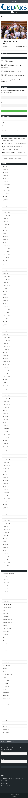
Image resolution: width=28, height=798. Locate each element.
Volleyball (5, 726)
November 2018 (6, 398)
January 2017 (6, 453)
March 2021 (5, 328)
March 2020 (5, 358)
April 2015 (5, 508)
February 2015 (6, 514)
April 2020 (5, 355)
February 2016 (6, 483)
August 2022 (6, 288)
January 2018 (6, 422)
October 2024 (6, 218)
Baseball (5, 576)
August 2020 (6, 349)
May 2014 (5, 538)
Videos (4, 723)
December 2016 (6, 456)
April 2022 (5, 294)
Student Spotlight (7, 704)
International (6, 631)
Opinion (5, 659)
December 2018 (6, 395)
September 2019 (6, 376)
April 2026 (5, 169)
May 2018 (5, 410)
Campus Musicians (7, 585)
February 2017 (6, 450)
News (4, 646)
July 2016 (5, 471)
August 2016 (6, 468)
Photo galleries (6, 665)
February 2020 (6, 361)
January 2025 (6, 209)
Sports (4, 701)
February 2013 (6, 565)
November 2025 (6, 184)
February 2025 (6, 206)
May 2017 (5, 440)
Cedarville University (6, 780)
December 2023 (6, 245)
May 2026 (5, 166)
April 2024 (5, 233)
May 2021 (5, 321)
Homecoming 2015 (7, 622)
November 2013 (6, 556)
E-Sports (5, 598)
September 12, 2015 (22, 46)
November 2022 (6, 279)
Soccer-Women (6, 686)
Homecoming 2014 (7, 619)
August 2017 (6, 437)
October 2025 (6, 187)
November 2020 (6, 340)
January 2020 (6, 364)
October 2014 (6, 526)
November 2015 (6, 492)
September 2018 (6, 404)
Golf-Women (6, 613)
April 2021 (5, 325)
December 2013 (6, 553)
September (9, 741)
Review (4, 677)
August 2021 (6, 318)
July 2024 (5, 227)
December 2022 (6, 276)
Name (2, 95)
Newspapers (5, 649)
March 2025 (5, 203)
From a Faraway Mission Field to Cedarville (11, 80)
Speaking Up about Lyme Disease (11, 71)
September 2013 (6, 562)
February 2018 (6, 419)
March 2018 (5, 416)
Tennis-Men (5, 707)
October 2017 (6, 431)
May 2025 (5, 196)
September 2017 (6, 434)
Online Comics (6, 656)
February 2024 (6, 239)
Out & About (6, 662)
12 (13, 741)
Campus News (6, 588)
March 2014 (5, 544)
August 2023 (6, 257)
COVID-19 (5, 592)
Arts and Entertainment (8, 573)
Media (4, 637)
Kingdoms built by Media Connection (12, 76)
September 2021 (6, 315)
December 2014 (6, 520)
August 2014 (6, 532)
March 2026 (5, 172)
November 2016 (6, 459)
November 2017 (6, 428)
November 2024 (6, 215)
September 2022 (6, 285)
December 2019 (6, 367)
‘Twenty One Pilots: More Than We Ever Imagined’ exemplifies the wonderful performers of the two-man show (14, 148)
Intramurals (5, 634)
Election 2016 (6, 601)
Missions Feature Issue (8, 640)
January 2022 (6, 303)
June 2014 (5, 535)
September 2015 (6, 498)
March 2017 (5, 447)
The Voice (5, 714)
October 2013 (6, 559)
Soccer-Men (5, 683)
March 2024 (5, 236)
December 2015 (6, 489)
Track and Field (6, 717)
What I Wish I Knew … (8, 61)
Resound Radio (4, 783)
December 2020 (6, 337)
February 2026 (6, 175)
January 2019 (6, 392)
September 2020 (6, 346)
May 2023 (5, 261)
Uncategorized (6, 720)
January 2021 (6, 334)
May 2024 (5, 230)
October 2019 (6, 373)
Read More (5, 46)
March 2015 (5, 511)
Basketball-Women (7, 582)
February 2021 (6, 331)
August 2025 (6, 193)
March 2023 (5, 267)
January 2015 (6, 517)
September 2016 (6, 465)
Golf (4, 610)
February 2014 (6, 547)
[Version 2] (14, 30)
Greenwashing (6, 616)
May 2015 (5, 504)
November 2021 (6, 309)
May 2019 (5, 379)
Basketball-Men (6, 579)
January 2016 (6, 486)
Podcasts (5, 668)
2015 (4, 741)
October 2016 (6, 462)
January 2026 (6, 178)
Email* (2, 102)
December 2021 (6, 306)
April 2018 (5, 413)
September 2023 (6, 254)
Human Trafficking (7, 628)
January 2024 (6, 242)
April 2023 (5, 264)
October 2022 (6, 282)
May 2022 (5, 291)
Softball (4, 689)
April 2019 (5, 382)
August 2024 (6, 224)
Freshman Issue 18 (7, 607)
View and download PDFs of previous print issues (12, 778)
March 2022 (5, 297)
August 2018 (6, 407)
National (5, 643)
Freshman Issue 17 (7, 604)
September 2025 (6, 190)
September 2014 (6, 529)
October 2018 (6, 401)
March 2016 (5, 480)
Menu (15, 12)
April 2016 (5, 477)
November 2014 (6, 523)
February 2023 (6, 270)
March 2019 (5, 386)
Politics (4, 671)
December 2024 (6, 212)
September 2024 (6, 221)
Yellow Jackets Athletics (7, 785)
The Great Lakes (6, 710)
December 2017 (6, 425)
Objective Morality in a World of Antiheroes (11, 66)
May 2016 (5, 474)
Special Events (6, 692)
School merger (6, 680)
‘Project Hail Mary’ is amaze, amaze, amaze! (17, 143)
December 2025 (6, 181)
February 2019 (6, 389)
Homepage (5, 625)
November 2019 (6, 370)
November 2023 (6, 248)
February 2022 (6, 300)
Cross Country (6, 595)
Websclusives (6, 729)
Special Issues (6, 695)
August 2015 (6, 501)
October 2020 (6, 343)
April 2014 (5, 541)
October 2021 (6, 312)
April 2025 (5, 200)
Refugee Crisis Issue (7, 674)
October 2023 (6, 251)
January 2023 (6, 273)
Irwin (4, 152)
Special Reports (6, 698)
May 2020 (5, 352)
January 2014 (6, 550)
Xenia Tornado (6, 732)
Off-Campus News (7, 653)
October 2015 (6, 495)
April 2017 (5, 443)
